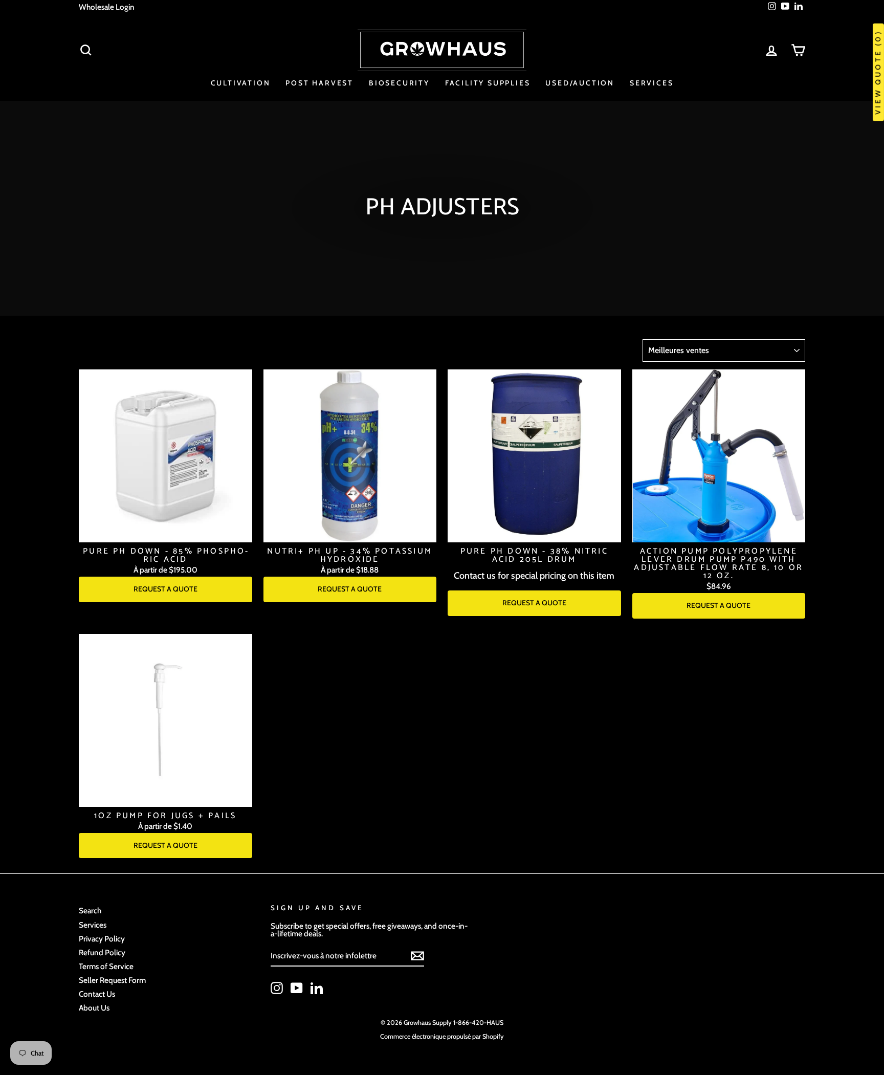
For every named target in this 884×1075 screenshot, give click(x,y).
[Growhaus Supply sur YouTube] (297, 988)
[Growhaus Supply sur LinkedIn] (317, 988)
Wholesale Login (107, 7)
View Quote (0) (877, 72)
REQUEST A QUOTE (165, 589)
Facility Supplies (488, 82)
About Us (94, 1008)
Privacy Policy (102, 939)
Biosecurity (399, 82)
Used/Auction (579, 82)
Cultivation (241, 82)
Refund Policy (102, 952)
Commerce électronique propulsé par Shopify (442, 1036)
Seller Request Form (112, 980)
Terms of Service (106, 966)
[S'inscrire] (417, 956)
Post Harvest (319, 82)
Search (90, 910)
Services (651, 82)
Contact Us (97, 994)
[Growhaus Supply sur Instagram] (277, 988)
